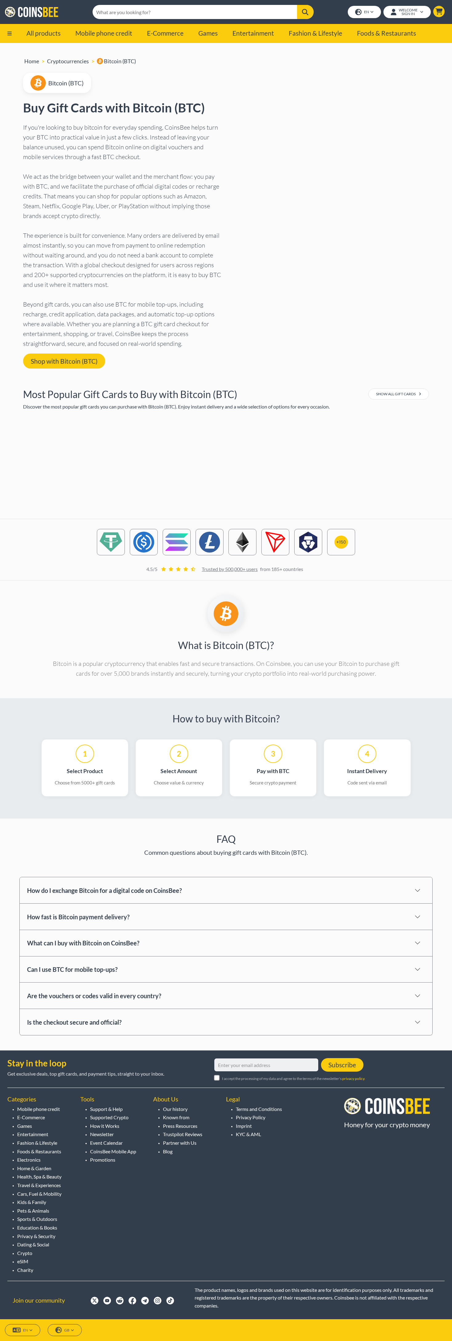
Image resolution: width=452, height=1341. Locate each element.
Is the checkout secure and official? (74, 1022)
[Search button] (305, 12)
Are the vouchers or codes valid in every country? (94, 995)
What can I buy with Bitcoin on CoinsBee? (83, 943)
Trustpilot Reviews (182, 1134)
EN (366, 12)
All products (43, 33)
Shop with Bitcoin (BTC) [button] (64, 361)
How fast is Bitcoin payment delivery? (78, 917)
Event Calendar (106, 1143)
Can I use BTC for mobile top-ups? (72, 969)
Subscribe (342, 1065)
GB (66, 1330)
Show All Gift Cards (396, 394)
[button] (439, 11)
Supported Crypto (109, 1117)
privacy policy (353, 1078)
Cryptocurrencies (68, 61)
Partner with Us (179, 1143)
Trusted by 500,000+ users (230, 569)
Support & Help (106, 1109)
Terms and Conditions (259, 1109)
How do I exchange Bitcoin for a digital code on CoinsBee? (104, 890)
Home (31, 61)
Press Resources (180, 1126)
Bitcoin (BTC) (119, 61)
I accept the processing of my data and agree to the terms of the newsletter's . (293, 1078)
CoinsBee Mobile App (113, 1151)
